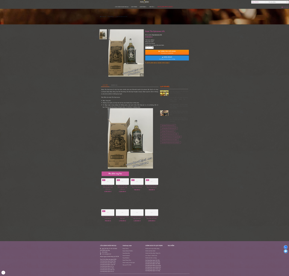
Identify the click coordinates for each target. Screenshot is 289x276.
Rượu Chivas (126, 248)
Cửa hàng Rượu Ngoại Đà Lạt (107, 266)
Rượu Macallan (126, 253)
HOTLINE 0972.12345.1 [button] (165, 7)
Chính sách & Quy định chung (152, 248)
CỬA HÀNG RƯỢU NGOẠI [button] (121, 7)
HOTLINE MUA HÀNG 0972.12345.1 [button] (158, 63)
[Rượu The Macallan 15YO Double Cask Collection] (107, 181)
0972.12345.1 (105, 252)
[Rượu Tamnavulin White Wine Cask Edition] (137, 181)
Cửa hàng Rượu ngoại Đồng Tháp (108, 261)
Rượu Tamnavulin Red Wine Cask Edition (151, 186)
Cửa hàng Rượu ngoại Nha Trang (107, 263)
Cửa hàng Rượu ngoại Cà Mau (107, 268)
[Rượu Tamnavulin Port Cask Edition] (107, 212)
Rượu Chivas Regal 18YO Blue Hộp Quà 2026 (151, 217)
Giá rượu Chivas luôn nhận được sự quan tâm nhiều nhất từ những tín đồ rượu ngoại (179, 119)
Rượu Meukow (126, 258)
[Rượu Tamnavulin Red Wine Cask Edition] (151, 181)
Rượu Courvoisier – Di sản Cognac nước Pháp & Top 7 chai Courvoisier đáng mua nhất (179, 106)
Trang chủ (103, 16)
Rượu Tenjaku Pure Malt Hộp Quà (122, 217)
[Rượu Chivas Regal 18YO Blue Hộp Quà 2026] (151, 212)
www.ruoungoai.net (106, 254)
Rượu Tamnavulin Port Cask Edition (108, 217)
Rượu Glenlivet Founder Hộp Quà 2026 (137, 217)
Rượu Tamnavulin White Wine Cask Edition (137, 186)
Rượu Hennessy (126, 255)
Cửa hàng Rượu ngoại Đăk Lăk (107, 270)
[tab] (105, 85)
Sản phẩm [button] (143, 7)
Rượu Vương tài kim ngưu (129, 262)
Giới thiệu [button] (134, 7)
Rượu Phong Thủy (127, 260)
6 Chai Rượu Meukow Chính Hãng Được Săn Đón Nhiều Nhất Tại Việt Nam (179, 112)
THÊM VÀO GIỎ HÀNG (168, 52)
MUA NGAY (167, 58)
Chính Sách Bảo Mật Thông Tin (152, 253)
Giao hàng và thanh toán (151, 255)
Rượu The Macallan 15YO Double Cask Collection (108, 187)
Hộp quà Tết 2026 (127, 265)
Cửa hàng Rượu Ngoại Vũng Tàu (107, 264)
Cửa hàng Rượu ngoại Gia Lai (107, 271)
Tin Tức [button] (151, 7)
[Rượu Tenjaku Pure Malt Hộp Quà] (122, 212)
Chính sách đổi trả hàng (151, 258)
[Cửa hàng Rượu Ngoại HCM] (144, 1)
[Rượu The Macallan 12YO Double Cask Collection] (122, 181)
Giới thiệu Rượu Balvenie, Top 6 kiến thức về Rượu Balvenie (179, 92)
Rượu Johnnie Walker (128, 251)
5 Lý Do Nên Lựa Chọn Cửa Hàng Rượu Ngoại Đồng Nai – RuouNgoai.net (179, 99)
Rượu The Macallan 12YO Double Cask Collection (122, 187)
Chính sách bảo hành (150, 251)
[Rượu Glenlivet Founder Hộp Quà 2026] (137, 212)
